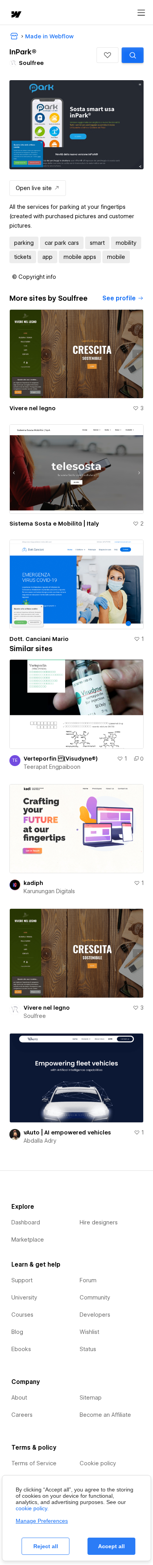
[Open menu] (141, 13)
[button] (107, 55)
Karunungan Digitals (49, 891)
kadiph (33, 883)
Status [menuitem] (88, 1349)
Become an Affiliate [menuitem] (105, 1415)
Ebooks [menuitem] (21, 1349)
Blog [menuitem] (17, 1332)
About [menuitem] (19, 1398)
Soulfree (35, 1016)
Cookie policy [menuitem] (98, 1463)
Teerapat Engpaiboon (52, 767)
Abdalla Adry (40, 1141)
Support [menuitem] (22, 1280)
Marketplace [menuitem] (27, 1240)
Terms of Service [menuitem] (33, 1463)
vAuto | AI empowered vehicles (67, 1132)
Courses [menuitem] (22, 1315)
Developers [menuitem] (95, 1315)
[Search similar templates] (133, 55)
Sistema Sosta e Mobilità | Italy (54, 523)
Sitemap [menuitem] (91, 1398)
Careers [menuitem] (22, 1415)
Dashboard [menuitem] (25, 1222)
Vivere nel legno (32, 408)
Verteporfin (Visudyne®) (61, 759)
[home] (15, 15)
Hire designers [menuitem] (99, 1222)
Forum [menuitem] (88, 1280)
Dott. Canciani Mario (39, 639)
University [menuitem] (24, 1297)
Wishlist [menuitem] (89, 1332)
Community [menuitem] (95, 1297)
